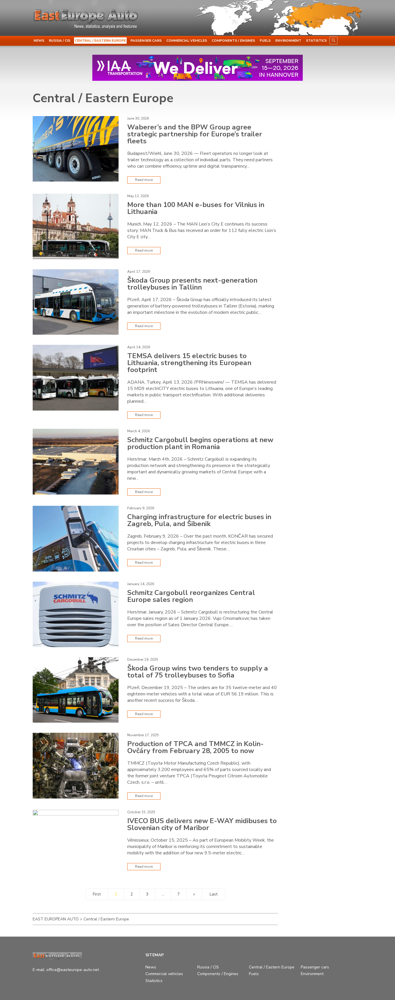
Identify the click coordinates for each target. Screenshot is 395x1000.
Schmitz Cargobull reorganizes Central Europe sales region (191, 596)
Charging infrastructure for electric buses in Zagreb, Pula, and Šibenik (199, 520)
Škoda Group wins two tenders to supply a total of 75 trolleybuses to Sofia (197, 672)
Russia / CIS (59, 40)
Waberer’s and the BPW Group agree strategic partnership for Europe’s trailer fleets (194, 134)
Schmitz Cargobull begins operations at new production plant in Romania (200, 443)
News (39, 40)
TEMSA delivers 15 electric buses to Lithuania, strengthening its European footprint (189, 362)
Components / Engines (233, 40)
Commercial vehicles (186, 40)
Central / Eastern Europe (100, 40)
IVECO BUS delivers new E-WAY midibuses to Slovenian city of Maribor (202, 824)
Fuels (265, 40)
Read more (144, 179)
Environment (288, 40)
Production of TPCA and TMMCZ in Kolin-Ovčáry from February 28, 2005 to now (195, 747)
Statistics (316, 40)
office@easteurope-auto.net (72, 969)
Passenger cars (146, 40)
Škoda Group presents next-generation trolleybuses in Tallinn (192, 284)
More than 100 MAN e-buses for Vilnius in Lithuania (195, 208)
